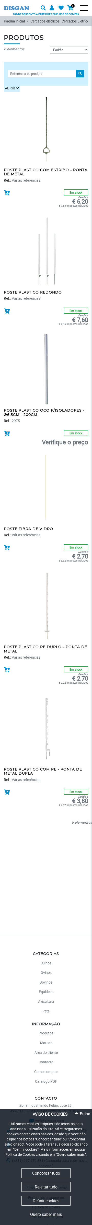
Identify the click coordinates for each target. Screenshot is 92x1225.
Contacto (46, 1061)
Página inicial (14, 21)
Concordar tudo (46, 1173)
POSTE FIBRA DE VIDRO (28, 529)
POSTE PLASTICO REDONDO (33, 292)
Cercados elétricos (45, 21)
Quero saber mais (46, 1214)
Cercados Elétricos (76, 21)
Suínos (46, 963)
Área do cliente (46, 1052)
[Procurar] (87, 11)
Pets (46, 1011)
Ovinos (46, 972)
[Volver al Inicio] (16, 4)
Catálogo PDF (46, 1081)
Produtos (46, 1033)
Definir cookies (46, 1201)
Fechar (85, 1113)
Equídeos (46, 991)
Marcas (46, 1042)
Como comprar (46, 1071)
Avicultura (46, 1001)
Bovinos (46, 982)
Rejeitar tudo (46, 1187)
